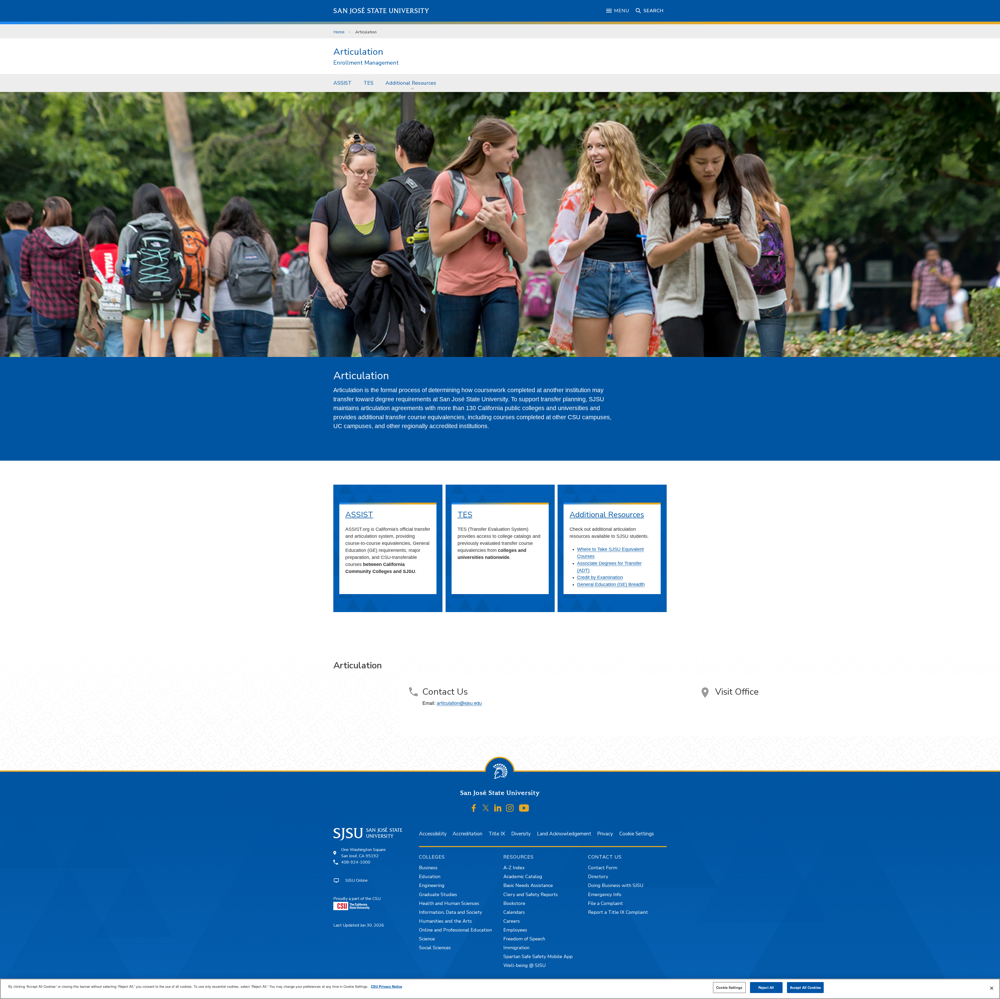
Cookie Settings (636, 833)
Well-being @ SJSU (524, 965)
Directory (598, 876)
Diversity (521, 833)
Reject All (766, 987)
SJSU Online (356, 880)
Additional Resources (410, 83)
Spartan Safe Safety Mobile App (538, 956)
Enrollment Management (366, 63)
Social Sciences (435, 948)
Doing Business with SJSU (615, 885)
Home (339, 32)
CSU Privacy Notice (386, 986)
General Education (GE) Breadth (611, 584)
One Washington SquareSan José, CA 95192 (363, 853)
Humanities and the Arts (445, 921)
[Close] (991, 988)
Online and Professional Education (455, 930)
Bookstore (514, 903)
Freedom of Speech (524, 939)
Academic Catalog (522, 876)
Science (427, 939)
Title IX (497, 833)
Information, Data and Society (450, 912)
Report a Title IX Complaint (618, 912)
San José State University (381, 11)
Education (429, 876)
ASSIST (342, 83)
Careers (511, 921)
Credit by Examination (600, 577)
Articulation (358, 52)
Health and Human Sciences (449, 903)
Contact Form (602, 868)
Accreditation (467, 833)
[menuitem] (342, 83)
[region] (500, 989)
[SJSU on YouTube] (524, 808)
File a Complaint (605, 903)
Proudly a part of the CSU (357, 899)
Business (428, 868)
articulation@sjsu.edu (459, 702)
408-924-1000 (355, 862)
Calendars (514, 912)
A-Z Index (513, 868)
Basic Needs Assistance (528, 885)
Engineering (432, 885)
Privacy (605, 833)
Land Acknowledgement (564, 833)
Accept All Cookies (805, 987)
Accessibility (433, 833)
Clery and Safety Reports (530, 894)
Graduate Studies (438, 894)
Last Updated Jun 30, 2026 (358, 925)
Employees (515, 930)
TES (368, 83)
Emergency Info (604, 894)
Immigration (516, 948)
